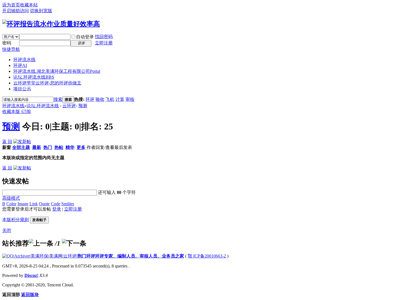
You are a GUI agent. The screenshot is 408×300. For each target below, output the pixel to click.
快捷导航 (11, 49)
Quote (44, 203)
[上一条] (41, 243)
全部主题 (21, 147)
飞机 (109, 99)
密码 (6, 43)
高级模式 (11, 198)
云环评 (69, 105)
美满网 (55, 256)
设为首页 (11, 4)
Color (11, 203)
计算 (119, 99)
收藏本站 (29, 4)
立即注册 (104, 43)
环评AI (20, 65)
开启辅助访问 (15, 10)
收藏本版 (11, 111)
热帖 (58, 147)
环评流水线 (24, 59)
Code (55, 203)
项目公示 (22, 88)
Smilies (67, 203)
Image (22, 203)
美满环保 (39, 256)
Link (33, 203)
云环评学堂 (47, 83)
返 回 (7, 141)
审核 (129, 99)
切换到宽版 (41, 10)
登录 (56, 209)
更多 (81, 147)
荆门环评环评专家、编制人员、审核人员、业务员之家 (130, 256)
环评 (89, 99)
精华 (70, 147)
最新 (36, 147)
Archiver (22, 256)
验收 (99, 99)
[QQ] (7, 256)
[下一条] (74, 243)
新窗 (6, 147)
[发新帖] (22, 141)
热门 (47, 147)
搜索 (58, 99)
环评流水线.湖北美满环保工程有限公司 (56, 71)
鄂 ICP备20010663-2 (207, 256)
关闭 (6, 230)
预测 (82, 105)
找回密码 (104, 36)
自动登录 (85, 36)
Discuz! (31, 275)
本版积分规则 (15, 219)
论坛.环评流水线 (33, 77)
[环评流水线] (51, 24)
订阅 (26, 111)
